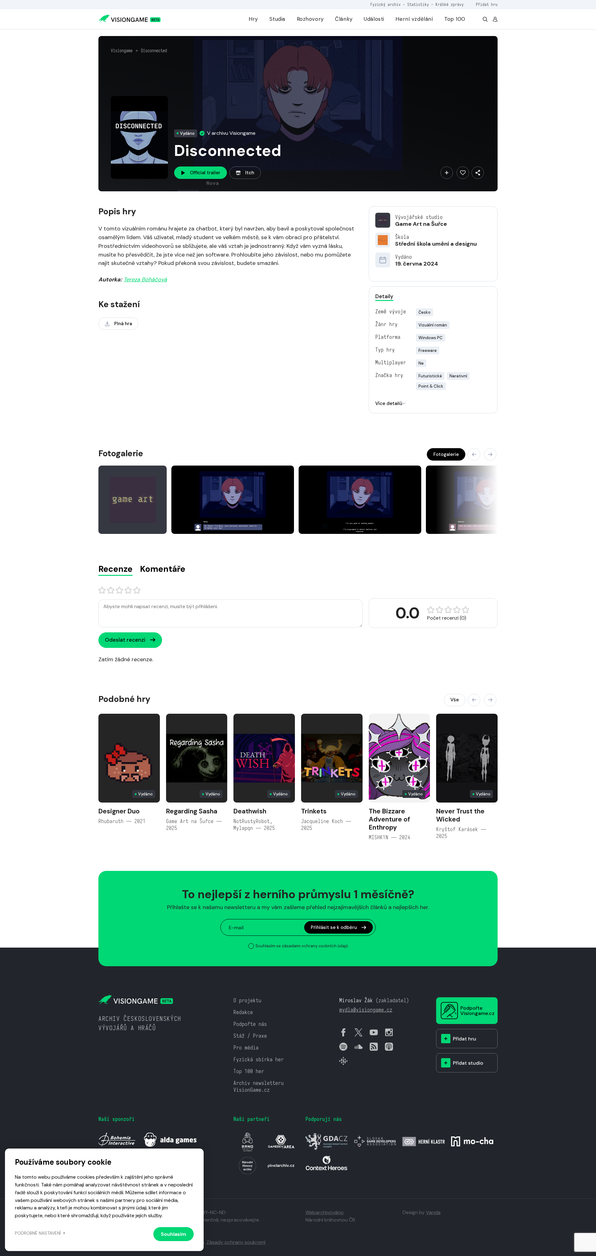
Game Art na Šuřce (421, 224)
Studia (277, 19)
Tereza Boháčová (145, 279)
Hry (253, 19)
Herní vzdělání (414, 19)
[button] (474, 454)
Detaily (384, 296)
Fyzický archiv (385, 4)
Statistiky (418, 4)
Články (343, 19)
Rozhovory (310, 19)
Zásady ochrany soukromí (235, 1242)
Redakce (243, 1012)
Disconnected (154, 50)
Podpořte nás (250, 1024)
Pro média (246, 1047)
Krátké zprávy (450, 4)
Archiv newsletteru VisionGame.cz (258, 1086)
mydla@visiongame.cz (365, 1010)
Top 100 (454, 19)
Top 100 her (248, 1071)
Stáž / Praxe (250, 1036)
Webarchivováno (324, 1212)
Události (374, 19)
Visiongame (122, 50)
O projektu (247, 1000)
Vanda (433, 1212)
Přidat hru (487, 4)
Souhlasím (173, 1234)
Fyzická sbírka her (258, 1059)
